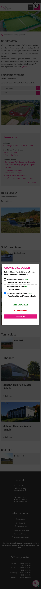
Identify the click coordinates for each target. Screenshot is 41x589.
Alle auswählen (20, 305)
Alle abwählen (20, 311)
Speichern (20, 316)
